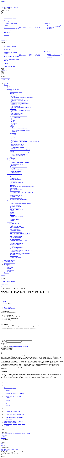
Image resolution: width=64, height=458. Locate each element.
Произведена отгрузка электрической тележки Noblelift (15, 433)
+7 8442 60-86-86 (5, 7)
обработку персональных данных (19, 346)
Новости (3, 436)
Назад (8, 86)
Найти (2, 456)
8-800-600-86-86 (14, 7)
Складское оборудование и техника (19, 162)
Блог (2, 443)
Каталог (9, 87)
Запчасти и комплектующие (17, 176)
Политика (3, 438)
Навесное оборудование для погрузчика (20, 203)
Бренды (3, 445)
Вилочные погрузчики (16, 92)
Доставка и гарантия (6, 440)
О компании (10, 267)
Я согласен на (15, 346)
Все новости (4, 431)
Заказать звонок (5, 81)
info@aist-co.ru (4, 450)
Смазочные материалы (16, 226)
